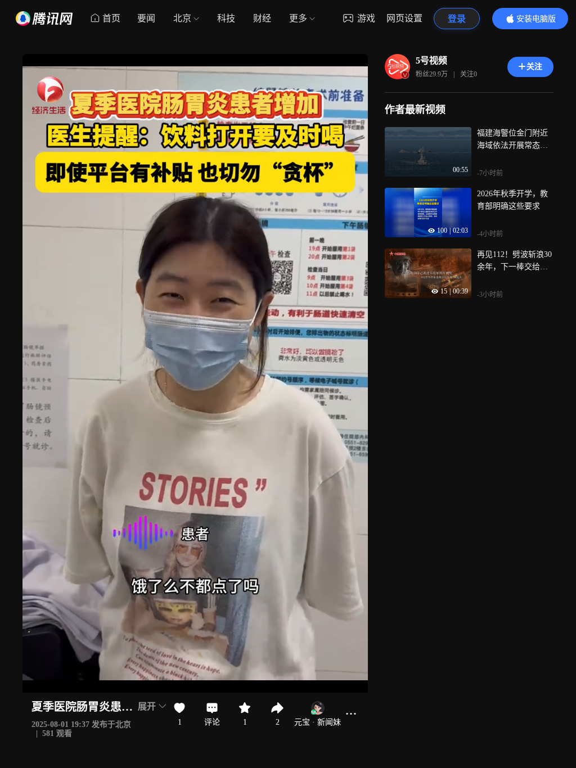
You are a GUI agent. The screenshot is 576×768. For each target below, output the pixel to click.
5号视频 (431, 60)
